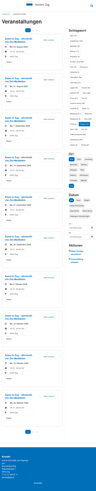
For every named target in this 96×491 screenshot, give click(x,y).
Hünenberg (88, 159)
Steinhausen (84, 175)
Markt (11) (85, 108)
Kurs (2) (84, 98)
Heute (78, 200)
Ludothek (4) (74, 108)
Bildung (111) (74, 51)
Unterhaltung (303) (76, 139)
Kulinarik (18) (74, 93)
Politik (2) (73, 124)
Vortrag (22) (85, 145)
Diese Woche (74, 211)
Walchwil (84, 180)
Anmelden (38, 483)
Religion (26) (84, 124)
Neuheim (84, 164)
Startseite (6, 14)
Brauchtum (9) (75, 56)
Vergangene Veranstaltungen (79, 216)
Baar (71, 159)
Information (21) (75, 82)
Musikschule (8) (75, 119)
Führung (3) (84, 67)
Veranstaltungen (19, 14)
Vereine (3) (73, 145)
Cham (79, 159)
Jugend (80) (74, 88)
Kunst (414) (74, 98)
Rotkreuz (73, 175)
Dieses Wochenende (77, 205)
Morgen (86, 200)
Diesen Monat (87, 211)
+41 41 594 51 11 (11, 474)
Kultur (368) (86, 93)
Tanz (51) (84, 129)
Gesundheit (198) (76, 77)
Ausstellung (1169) (76, 41)
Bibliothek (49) (75, 46)
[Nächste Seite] (37, 30)
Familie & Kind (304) (77, 62)
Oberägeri (73, 170)
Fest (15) (73, 67)
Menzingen (73, 164)
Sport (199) (74, 129)
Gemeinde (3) (74, 72)
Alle (71, 200)
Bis (70, 233)
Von (70, 223)
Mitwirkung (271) (75, 114)
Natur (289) (88, 119)
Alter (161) (73, 36)
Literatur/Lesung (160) (77, 103)
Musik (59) (88, 114)
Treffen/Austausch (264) (78, 134)
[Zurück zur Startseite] (48, 5)
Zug (71, 186)
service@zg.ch (8, 477)
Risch (82, 170)
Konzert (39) (86, 88)
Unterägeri (73, 180)
